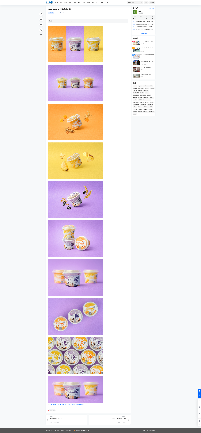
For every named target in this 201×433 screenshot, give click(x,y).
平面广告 (151, 97)
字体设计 (140, 97)
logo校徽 (135, 86)
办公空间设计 (136, 93)
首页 (56, 2)
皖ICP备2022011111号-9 (66, 430)
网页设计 (135, 111)
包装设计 (51, 12)
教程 (84, 2)
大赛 (102, 2)
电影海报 (145, 107)
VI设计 (151, 86)
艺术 (97, 2)
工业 (70, 2)
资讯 (61, 2)
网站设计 (150, 109)
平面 (65, 2)
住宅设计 (147, 88)
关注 (150, 8)
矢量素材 (145, 109)
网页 (79, 2)
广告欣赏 (140, 100)
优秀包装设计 (141, 88)
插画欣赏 (142, 102)
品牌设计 (149, 95)
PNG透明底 (145, 86)
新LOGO (147, 102)
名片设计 (147, 93)
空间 (74, 2)
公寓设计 (152, 88)
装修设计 (145, 111)
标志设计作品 (136, 104)
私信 (153, 8)
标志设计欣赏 (150, 104)
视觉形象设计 (151, 111)
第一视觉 (56, 430)
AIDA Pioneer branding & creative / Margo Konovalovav (67, 404)
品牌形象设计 (136, 95)
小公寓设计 (145, 97)
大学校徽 (135, 97)
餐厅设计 (135, 114)
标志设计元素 (143, 104)
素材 (106, 2)
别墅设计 (140, 90)
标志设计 (152, 102)
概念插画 (135, 107)
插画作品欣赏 (136, 102)
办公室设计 (145, 90)
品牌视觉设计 (143, 95)
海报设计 (140, 107)
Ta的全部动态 (144, 33)
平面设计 (135, 100)
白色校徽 (135, 109)
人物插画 (135, 88)
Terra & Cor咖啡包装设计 (119, 419)
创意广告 (135, 90)
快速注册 (152, 2)
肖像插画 (140, 111)
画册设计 (150, 107)
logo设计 (140, 86)
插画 (88, 2)
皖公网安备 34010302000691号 (83, 430)
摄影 (93, 2)
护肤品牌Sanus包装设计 (56, 419)
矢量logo (140, 109)
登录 (146, 2)
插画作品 (148, 100)
